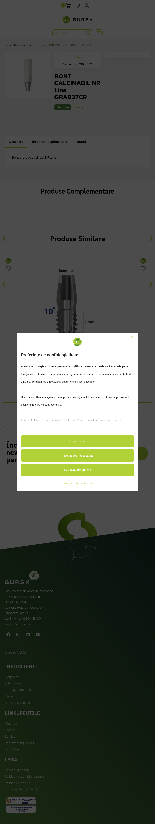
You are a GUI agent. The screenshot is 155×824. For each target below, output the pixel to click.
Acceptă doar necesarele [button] (77, 455)
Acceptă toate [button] (77, 441)
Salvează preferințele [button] (77, 469)
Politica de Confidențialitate (78, 483)
